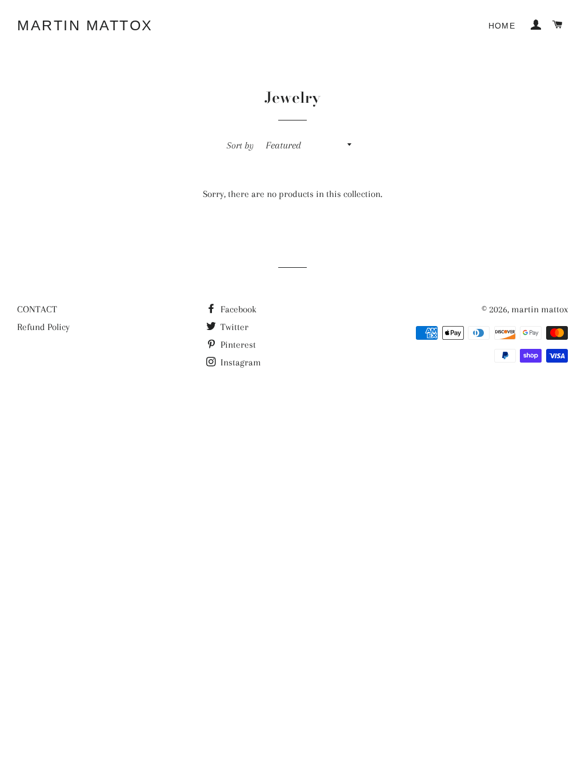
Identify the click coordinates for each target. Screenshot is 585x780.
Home (502, 25)
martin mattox (85, 25)
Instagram (239, 362)
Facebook (237, 309)
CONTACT (37, 309)
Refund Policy (43, 326)
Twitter (233, 326)
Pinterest (237, 344)
